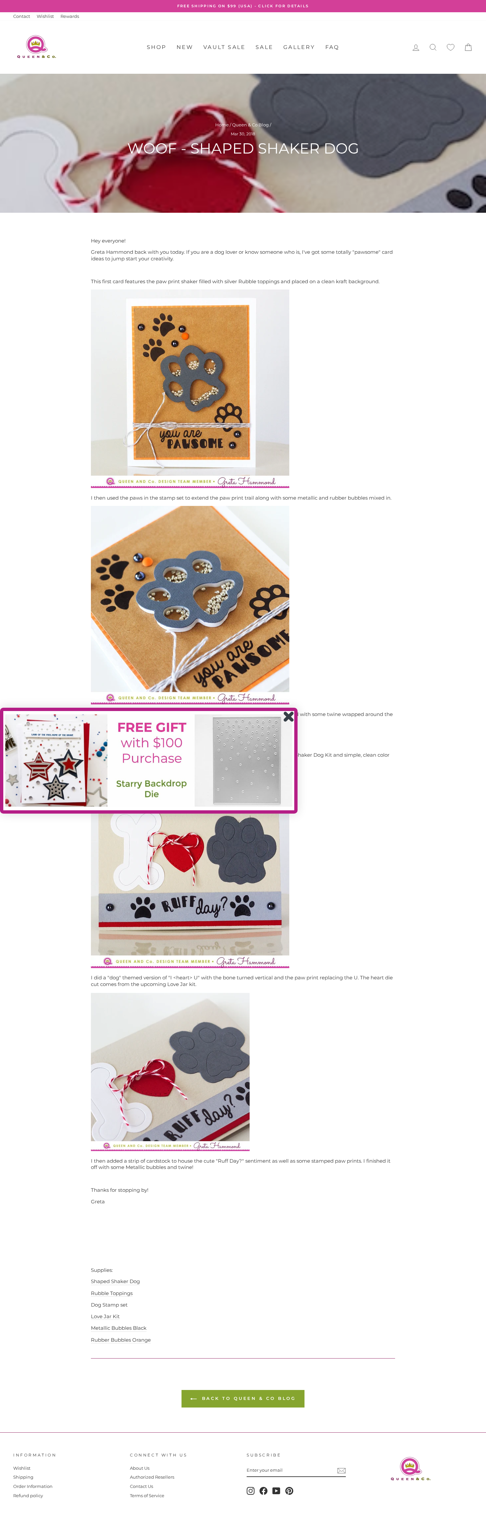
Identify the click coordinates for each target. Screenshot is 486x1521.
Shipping (23, 1477)
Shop (157, 47)
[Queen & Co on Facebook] (263, 1491)
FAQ (332, 47)
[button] (148, 760)
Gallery (299, 47)
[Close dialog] (288, 716)
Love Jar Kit (105, 1316)
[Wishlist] (450, 47)
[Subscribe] (341, 1471)
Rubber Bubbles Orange (121, 1340)
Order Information (33, 1486)
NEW (185, 47)
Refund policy (28, 1495)
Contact (21, 16)
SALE (264, 47)
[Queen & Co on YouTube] (276, 1491)
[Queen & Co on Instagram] (251, 1491)
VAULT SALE (224, 47)
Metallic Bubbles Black (118, 1328)
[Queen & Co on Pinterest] (289, 1491)
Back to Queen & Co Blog (247, 1398)
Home (222, 124)
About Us (139, 1468)
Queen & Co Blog (250, 124)
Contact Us (141, 1486)
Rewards (70, 16)
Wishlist (45, 16)
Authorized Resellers (152, 1477)
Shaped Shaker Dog (115, 1281)
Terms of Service (147, 1495)
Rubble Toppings (112, 1293)
